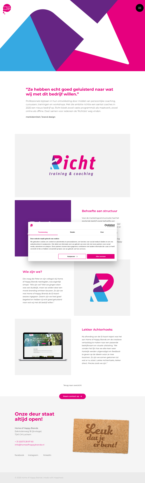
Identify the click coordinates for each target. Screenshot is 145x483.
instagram (33, 455)
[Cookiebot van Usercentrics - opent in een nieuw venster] (106, 225)
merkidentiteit (33, 117)
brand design (48, 117)
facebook (19, 455)
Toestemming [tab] (43, 232)
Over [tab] (102, 232)
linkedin (47, 455)
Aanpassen (71, 256)
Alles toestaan (101, 256)
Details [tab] (72, 232)
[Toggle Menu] (140, 8)
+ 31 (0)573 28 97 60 (24, 441)
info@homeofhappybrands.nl (29, 445)
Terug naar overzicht (72, 385)
